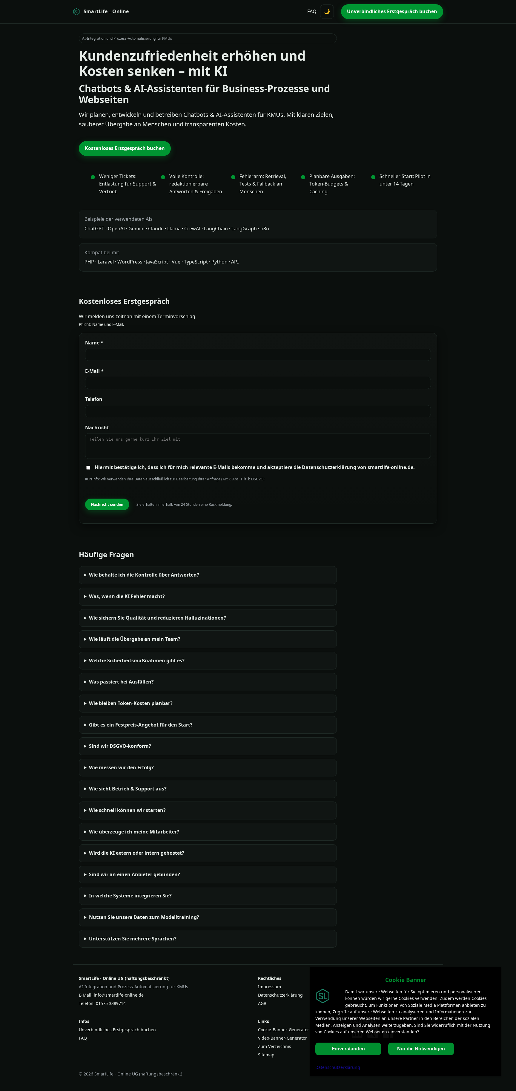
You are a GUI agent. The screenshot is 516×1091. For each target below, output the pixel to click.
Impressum (269, 986)
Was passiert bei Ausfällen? (121, 681)
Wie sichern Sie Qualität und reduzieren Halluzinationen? (157, 618)
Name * (94, 342)
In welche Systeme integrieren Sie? (130, 895)
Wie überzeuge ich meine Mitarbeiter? (134, 831)
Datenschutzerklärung (280, 995)
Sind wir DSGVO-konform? (120, 746)
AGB (262, 1003)
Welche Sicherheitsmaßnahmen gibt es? (137, 660)
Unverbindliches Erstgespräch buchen (392, 11)
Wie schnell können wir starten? (127, 810)
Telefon (93, 399)
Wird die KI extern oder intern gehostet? (136, 853)
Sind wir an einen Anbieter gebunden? (134, 874)
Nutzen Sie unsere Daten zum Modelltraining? (144, 917)
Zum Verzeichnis (274, 1046)
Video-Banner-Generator (282, 1038)
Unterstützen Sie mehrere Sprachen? (132, 938)
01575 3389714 (111, 1003)
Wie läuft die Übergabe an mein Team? (134, 639)
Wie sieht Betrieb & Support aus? (128, 788)
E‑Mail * (94, 371)
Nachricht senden (107, 504)
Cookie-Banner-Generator (283, 1029)
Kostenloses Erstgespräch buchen (125, 148)
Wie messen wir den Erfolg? (121, 767)
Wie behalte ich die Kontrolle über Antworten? (144, 574)
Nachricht (97, 427)
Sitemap (266, 1055)
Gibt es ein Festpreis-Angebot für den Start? (141, 724)
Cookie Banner (405, 979)
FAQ (312, 11)
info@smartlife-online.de (119, 995)
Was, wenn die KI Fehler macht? (127, 596)
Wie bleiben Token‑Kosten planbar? (131, 703)
